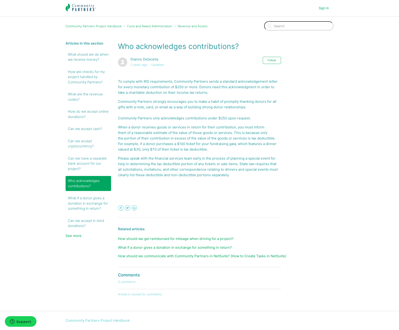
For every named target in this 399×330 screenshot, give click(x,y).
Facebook (121, 208)
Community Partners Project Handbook (94, 26)
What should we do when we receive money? (88, 57)
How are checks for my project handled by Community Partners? (86, 77)
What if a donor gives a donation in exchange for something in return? (88, 203)
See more (74, 235)
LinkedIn (134, 208)
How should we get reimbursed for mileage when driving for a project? (175, 238)
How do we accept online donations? (88, 114)
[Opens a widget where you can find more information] (20, 322)
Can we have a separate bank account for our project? (87, 163)
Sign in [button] (324, 8)
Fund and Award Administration (149, 26)
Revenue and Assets (193, 26)
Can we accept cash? (85, 129)
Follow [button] (272, 60)
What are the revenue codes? (85, 97)
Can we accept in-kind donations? (86, 223)
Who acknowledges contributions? (84, 183)
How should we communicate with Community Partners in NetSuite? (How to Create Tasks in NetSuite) (202, 256)
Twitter (127, 208)
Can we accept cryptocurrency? (81, 143)
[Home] (81, 10)
